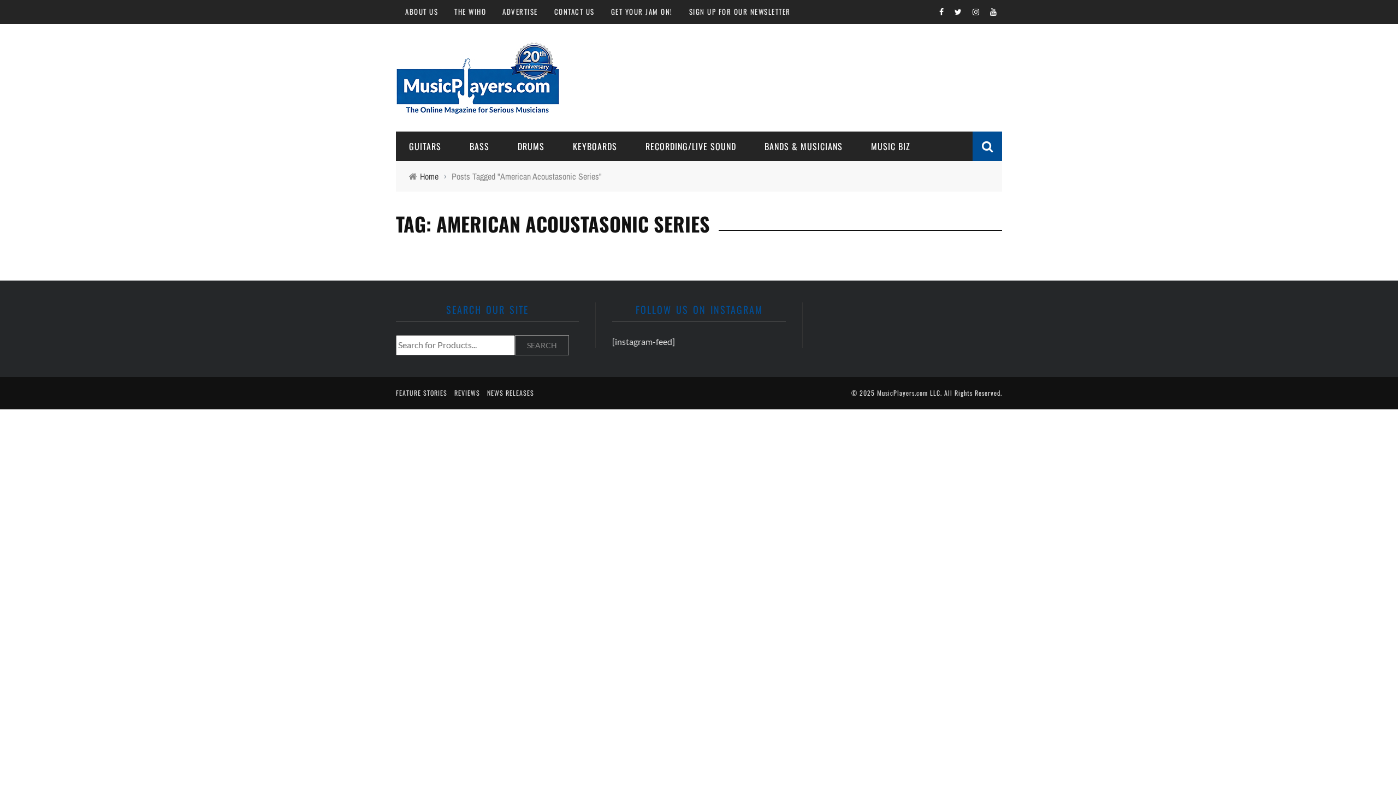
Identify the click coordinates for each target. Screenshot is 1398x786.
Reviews (467, 392)
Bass (479, 146)
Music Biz (890, 146)
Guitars (425, 146)
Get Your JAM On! (642, 11)
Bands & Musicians (804, 146)
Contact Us (574, 11)
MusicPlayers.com (902, 392)
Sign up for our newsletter (740, 11)
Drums (531, 146)
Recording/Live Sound (690, 146)
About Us (421, 11)
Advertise (520, 11)
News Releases (510, 392)
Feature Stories (421, 392)
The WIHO (470, 11)
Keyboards (595, 146)
